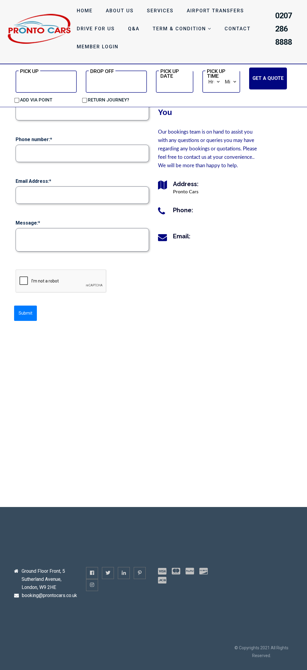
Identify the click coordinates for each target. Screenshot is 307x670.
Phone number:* (34, 139)
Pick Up (29, 71)
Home (85, 11)
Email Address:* (33, 181)
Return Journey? (108, 100)
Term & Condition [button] (180, 29)
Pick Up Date (169, 73)
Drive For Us (96, 29)
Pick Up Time (216, 73)
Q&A (133, 29)
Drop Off (102, 71)
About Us (120, 11)
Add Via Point (36, 100)
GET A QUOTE (268, 78)
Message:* (28, 223)
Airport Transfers (215, 11)
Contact (238, 29)
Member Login (97, 47)
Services (160, 11)
